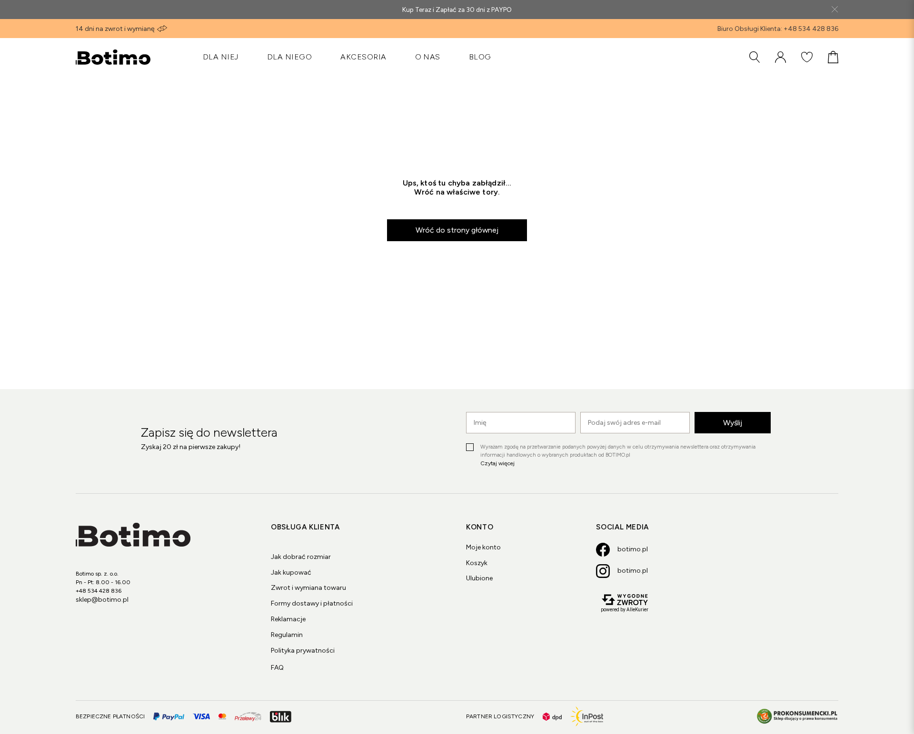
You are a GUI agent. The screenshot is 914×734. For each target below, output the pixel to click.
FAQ (277, 668)
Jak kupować (291, 572)
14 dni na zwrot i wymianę (115, 29)
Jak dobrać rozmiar (301, 557)
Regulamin (287, 635)
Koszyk (476, 563)
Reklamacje (288, 619)
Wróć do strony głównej (457, 230)
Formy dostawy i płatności (312, 603)
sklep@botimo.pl (102, 600)
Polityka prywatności (303, 650)
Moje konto (483, 547)
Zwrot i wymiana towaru (308, 588)
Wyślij (732, 422)
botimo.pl (632, 549)
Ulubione (479, 578)
